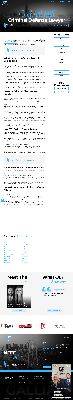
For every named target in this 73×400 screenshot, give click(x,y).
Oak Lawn (7, 258)
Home (9, 3)
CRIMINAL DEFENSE (23, 3)
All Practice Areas (61, 79)
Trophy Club (26, 260)
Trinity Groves (8, 260)
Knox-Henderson (9, 254)
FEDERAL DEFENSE (34, 3)
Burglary (61, 41)
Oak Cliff (25, 256)
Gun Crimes (61, 62)
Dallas (24, 246)
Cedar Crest (7, 243)
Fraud (61, 59)
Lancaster (25, 254)
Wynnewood (26, 262)
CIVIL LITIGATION (44, 3)
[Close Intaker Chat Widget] (69, 366)
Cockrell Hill (25, 244)
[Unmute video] (54, 366)
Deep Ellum (8, 248)
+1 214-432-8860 (65, 1)
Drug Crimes (61, 45)
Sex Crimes (61, 72)
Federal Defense (61, 88)
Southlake (25, 258)
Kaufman (7, 252)
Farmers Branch (9, 250)
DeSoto (24, 248)
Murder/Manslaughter (61, 69)
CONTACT (69, 3)
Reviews (51, 383)
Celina (6, 244)
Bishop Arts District (27, 241)
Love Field (7, 256)
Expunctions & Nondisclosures (61, 52)
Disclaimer (47, 398)
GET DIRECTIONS (22, 382)
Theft (61, 75)
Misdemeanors (61, 65)
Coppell (6, 246)
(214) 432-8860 (18, 204)
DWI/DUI (61, 48)
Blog (51, 385)
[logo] (5, 4)
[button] (61, 25)
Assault (61, 38)
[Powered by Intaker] (64, 397)
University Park (8, 262)
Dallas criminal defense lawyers (10, 42)
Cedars (24, 243)
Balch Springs (8, 241)
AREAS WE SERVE (54, 3)
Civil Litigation (61, 91)
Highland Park (26, 250)
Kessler (24, 252)
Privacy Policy (41, 398)
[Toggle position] (67, 366)
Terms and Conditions (33, 398)
